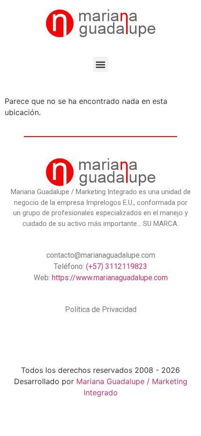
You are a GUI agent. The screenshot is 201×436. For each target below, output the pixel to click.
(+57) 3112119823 (116, 266)
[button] (100, 64)
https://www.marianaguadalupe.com (110, 277)
